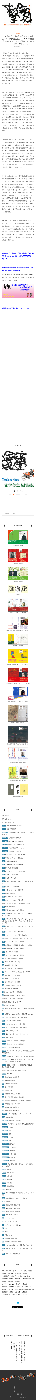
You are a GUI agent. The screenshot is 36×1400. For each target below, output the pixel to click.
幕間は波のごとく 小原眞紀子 (13, 855)
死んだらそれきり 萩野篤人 (13, 1044)
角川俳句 (7, 1169)
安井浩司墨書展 (9, 829)
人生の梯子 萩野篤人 (11, 1047)
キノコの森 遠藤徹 (10, 952)
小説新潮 (8, 1151)
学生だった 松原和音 (10, 887)
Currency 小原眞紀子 (10, 989)
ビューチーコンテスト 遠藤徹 (13, 942)
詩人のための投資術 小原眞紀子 (14, 1027)
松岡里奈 (23, 1289)
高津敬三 (17, 1281)
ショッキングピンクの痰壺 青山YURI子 (16, 972)
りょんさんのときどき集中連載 (13, 1024)
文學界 (7, 1127)
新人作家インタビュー (12, 851)
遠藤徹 (4, 1273)
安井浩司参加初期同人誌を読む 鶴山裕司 (17, 1100)
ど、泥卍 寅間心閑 (10, 868)
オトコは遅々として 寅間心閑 (13, 871)
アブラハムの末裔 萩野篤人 (13, 1041)
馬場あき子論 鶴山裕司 (11, 1104)
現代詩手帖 (8, 1186)
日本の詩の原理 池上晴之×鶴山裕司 (14, 1017)
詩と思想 (7, 1183)
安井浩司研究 (7, 1087)
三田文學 (8, 1144)
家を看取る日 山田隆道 (11, 982)
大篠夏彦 (10, 1273)
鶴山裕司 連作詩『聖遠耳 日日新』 (14, 995)
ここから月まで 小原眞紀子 (12, 992)
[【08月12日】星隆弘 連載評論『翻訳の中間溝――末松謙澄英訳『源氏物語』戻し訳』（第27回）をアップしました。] (18, 469)
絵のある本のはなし (10, 1238)
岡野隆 (25, 1273)
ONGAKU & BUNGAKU (10, 1215)
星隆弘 (17, 1289)
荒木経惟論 (7, 1117)
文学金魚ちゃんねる (8, 822)
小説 (5, 1228)
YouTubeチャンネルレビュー (12, 1225)
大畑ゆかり (18, 1273)
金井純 (19, 1276)
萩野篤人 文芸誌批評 (11, 1121)
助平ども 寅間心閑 (10, 875)
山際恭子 (17, 1292)
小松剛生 (5, 1278)
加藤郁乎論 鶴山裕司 (10, 1110)
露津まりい (12, 1286)
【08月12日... (18, 491)
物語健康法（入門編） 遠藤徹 (13, 948)
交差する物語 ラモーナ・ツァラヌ (15, 1034)
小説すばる (9, 1154)
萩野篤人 (5, 1289)
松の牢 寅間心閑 (9, 878)
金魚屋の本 (5, 816)
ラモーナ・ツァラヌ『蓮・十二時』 (15, 935)
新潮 (6, 1131)
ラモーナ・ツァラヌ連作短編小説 (14, 932)
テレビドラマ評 (8, 1218)
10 (26, 494)
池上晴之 (24, 1270)
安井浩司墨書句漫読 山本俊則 (13, 1097)
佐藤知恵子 (18, 1278)
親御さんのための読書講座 (12, 1242)
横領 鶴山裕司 (8, 907)
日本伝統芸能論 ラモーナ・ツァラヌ (16, 1114)
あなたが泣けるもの (10, 1031)
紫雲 (24, 1278)
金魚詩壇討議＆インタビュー (14, 848)
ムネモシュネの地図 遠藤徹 (12, 958)
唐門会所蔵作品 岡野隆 (11, 1094)
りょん (25, 1294)
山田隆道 (24, 1292)
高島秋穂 (10, 1281)
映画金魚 (6, 1189)
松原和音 (30, 1289)
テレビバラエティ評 (9, 1222)
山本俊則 (5, 1294)
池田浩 (30, 1270)
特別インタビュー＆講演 (13, 844)
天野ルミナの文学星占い (11, 1254)
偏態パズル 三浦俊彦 (10, 979)
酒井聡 (11, 1278)
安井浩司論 (7, 1090)
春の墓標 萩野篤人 (10, 965)
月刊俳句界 (8, 1173)
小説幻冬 (8, 1161)
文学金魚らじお (7, 819)
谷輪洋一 (19, 1284)
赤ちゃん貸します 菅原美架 (12, 968)
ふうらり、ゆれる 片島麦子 (12, 900)
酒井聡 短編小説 (8, 893)
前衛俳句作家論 (8, 1080)
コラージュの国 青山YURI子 (12, 865)
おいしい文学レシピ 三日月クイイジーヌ (17, 1245)
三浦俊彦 (5, 1292)
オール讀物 (9, 1147)
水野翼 (11, 1292)
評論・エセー (7, 1235)
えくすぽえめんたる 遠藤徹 (13, 955)
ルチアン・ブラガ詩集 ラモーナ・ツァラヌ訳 (17, 938)
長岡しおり (27, 1286)
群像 (6, 1134)
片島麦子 (13, 1276)
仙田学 (4, 1281)
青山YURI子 (16, 1270)
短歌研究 (7, 1179)
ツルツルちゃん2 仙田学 (11, 985)
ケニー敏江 (26, 1276)
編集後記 (18, 33)
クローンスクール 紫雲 (11, 962)
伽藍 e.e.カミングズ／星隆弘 (13, 910)
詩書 (5, 1232)
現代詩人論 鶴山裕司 (10, 1077)
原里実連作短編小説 (10, 861)
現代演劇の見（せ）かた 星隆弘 (14, 1198)
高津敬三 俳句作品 (9, 1005)
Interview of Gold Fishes (12, 841)
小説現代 (8, 1157)
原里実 (11, 1289)
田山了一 (26, 1284)
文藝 (6, 1141)
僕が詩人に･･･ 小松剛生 (11, 975)
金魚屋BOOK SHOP (15, 1388)
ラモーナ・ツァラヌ (15, 1294)
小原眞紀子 (5, 1276)
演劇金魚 (6, 1202)
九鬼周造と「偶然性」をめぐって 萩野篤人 (20, 1056)
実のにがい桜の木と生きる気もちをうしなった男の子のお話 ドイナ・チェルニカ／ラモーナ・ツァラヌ (18, 921)
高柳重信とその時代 (10, 1084)
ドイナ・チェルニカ (8, 1284)
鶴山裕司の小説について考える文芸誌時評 (18, 1124)
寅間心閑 (20, 1286)
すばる (7, 1137)
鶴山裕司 (5, 1286)
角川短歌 (7, 1176)
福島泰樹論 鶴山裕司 (10, 1107)
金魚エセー (7, 1037)
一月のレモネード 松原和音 (12, 890)
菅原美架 (30, 1278)
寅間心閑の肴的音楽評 (11, 1212)
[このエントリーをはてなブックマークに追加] (18, 1303)
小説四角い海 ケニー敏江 (12, 897)
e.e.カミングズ (6, 1270)
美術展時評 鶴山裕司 (11, 1208)
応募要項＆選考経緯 (11, 838)
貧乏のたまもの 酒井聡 (11, 1021)
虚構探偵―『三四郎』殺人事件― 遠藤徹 (17, 945)
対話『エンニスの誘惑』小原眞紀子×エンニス (18, 1014)
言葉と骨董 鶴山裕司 (11, 1205)
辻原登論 (7, 1074)
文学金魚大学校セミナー (12, 826)
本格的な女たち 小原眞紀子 (12, 858)
